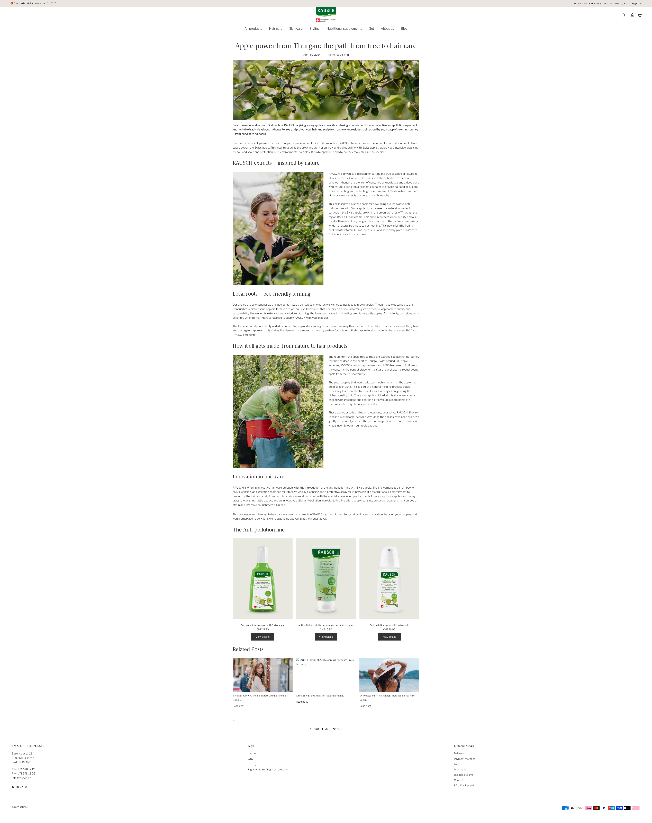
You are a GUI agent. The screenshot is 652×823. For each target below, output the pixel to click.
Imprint (252, 753)
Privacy (252, 764)
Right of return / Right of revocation (268, 769)
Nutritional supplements (344, 29)
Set (371, 29)
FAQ (606, 3)
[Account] (631, 15)
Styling (314, 29)
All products (253, 29)
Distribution (461, 769)
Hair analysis (595, 3)
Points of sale (580, 3)
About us (387, 29)
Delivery (459, 753)
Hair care (275, 29)
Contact (458, 780)
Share (328, 729)
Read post (238, 706)
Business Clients (464, 774)
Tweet (316, 729)
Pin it (339, 729)
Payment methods (464, 758)
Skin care (296, 29)
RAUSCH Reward (464, 785)
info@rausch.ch (21, 778)
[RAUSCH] (326, 14)
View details (263, 636)
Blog (404, 29)
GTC (250, 758)
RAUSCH (24, 807)
